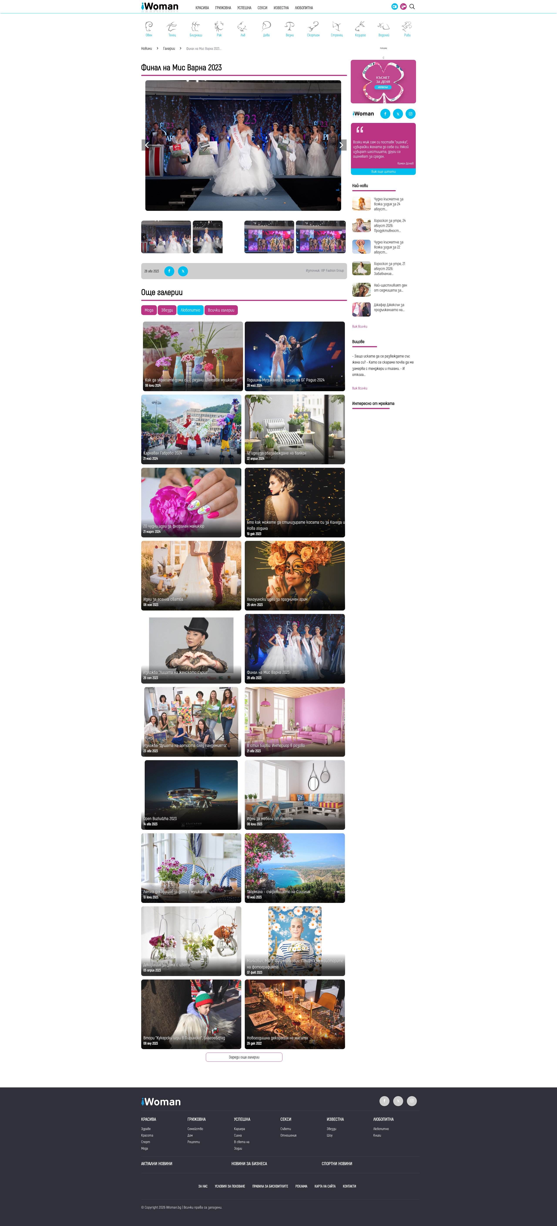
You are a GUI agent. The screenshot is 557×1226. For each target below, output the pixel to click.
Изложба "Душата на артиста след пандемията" (185, 745)
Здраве (146, 1129)
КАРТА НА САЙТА (325, 1186)
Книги (377, 1135)
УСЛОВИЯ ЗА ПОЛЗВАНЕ (230, 1186)
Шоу (329, 1135)
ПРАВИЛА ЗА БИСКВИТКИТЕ (270, 1186)
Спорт (145, 1142)
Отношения (288, 1135)
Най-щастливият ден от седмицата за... (390, 288)
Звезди (167, 310)
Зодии (238, 1148)
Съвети (285, 1129)
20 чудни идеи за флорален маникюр (173, 526)
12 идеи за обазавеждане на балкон (276, 453)
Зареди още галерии (244, 1057)
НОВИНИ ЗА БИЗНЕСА (249, 1163)
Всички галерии (221, 310)
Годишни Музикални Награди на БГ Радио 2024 (285, 380)
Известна (281, 7)
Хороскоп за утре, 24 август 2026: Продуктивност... (390, 225)
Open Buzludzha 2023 (160, 818)
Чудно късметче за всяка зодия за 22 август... (388, 247)
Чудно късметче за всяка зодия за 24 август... (388, 204)
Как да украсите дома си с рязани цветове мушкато (191, 380)
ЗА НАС (203, 1186)
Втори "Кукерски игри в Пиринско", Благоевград (184, 1038)
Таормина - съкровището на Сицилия (278, 891)
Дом (190, 1135)
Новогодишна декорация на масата (277, 1038)
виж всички (359, 326)
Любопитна (304, 7)
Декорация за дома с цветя (166, 965)
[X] (398, 114)
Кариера (239, 1129)
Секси (262, 7)
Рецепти (194, 1142)
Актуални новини (156, 1163)
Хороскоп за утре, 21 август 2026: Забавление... (389, 268)
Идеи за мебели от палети (270, 818)
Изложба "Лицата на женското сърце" (176, 672)
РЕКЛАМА (301, 1186)
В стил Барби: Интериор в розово (276, 745)
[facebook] (385, 114)
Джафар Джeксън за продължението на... (389, 307)
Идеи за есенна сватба (163, 599)
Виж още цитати (383, 171)
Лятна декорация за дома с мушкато (175, 891)
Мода (149, 310)
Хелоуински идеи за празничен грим (277, 599)
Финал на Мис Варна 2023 (268, 672)
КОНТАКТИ (349, 1186)
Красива (202, 7)
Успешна (244, 7)
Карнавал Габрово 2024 (162, 453)
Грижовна (223, 7)
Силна (238, 1135)
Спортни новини (337, 1163)
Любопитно (190, 310)
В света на (241, 1142)
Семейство (195, 1129)
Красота (147, 1135)
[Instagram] (410, 114)
